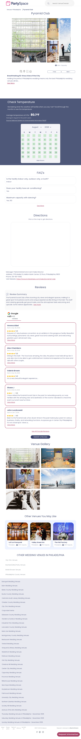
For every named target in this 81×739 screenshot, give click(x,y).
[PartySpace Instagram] (43, 732)
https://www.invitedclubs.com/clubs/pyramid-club (36, 279)
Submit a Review (40, 437)
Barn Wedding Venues (9, 586)
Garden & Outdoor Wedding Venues (14, 619)
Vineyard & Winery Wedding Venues (14, 648)
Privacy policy (8, 728)
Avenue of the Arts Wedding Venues (14, 710)
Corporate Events (8, 610)
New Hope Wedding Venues (11, 685)
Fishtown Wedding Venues (11, 656)
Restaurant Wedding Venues (12, 640)
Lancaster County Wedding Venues (14, 627)
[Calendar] (21, 71)
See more (37, 304)
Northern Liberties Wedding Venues (14, 702)
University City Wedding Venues (13, 697)
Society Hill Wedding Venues (11, 706)
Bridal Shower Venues (13, 570)
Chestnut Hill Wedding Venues (12, 664)
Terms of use (13, 728)
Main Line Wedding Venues (11, 631)
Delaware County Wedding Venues (14, 615)
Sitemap (19, 728)
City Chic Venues (11, 560)
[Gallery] (27, 71)
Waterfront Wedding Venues (12, 652)
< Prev (54, 71)
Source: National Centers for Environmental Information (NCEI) (26, 120)
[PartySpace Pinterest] (40, 732)
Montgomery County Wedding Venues (15, 635)
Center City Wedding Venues (12, 668)
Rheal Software (74, 728)
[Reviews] (30, 71)
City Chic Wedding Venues (11, 606)
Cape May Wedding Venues (11, 673)
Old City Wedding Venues (11, 660)
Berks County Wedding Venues (12, 590)
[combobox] (61, 3)
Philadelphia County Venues (15, 574)
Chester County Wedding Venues (13, 602)
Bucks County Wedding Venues (13, 594)
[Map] (24, 71)
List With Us (24, 728)
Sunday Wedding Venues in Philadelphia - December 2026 (22, 722)
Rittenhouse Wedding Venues (12, 681)
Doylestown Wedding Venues (12, 689)
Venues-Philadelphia (14, 10)
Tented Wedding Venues (10, 644)
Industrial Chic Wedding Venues (13, 623)
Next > (68, 71)
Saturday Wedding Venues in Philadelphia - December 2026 (23, 718)
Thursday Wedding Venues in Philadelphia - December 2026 (23, 714)
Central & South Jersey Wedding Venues (16, 598)
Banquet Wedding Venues (11, 582)
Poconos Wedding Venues (11, 677)
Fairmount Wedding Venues (11, 693)
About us (2, 728)
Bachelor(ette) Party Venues (15, 565)
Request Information (68, 734)
